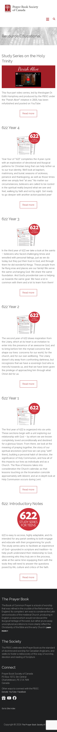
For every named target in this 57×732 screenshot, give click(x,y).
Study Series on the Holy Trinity (23, 59)
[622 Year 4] (28, 133)
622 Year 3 (10, 219)
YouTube (12, 692)
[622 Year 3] (28, 225)
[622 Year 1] (28, 404)
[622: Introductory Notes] (28, 509)
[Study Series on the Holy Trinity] (28, 67)
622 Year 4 (10, 127)
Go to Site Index (8, 708)
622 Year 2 (10, 306)
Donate (5, 692)
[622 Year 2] (28, 312)
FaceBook (21, 692)
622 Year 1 (10, 398)
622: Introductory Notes (22, 503)
